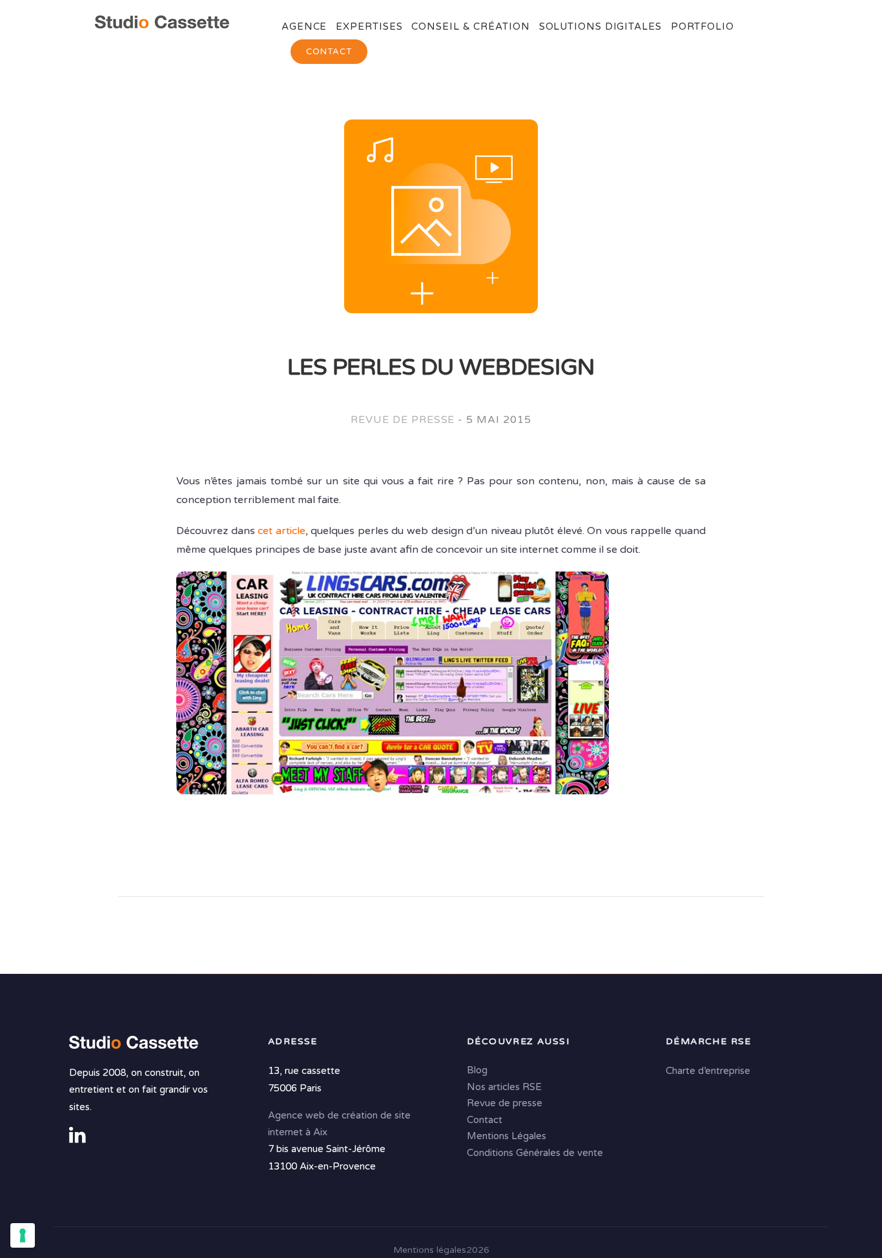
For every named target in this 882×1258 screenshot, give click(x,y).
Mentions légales (429, 1249)
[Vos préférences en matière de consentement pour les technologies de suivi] (22, 1235)
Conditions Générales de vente (535, 1153)
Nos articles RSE (504, 1087)
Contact (329, 51)
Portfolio (702, 26)
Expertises (369, 26)
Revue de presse (403, 419)
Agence (304, 26)
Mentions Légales (506, 1136)
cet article (281, 530)
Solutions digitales (600, 26)
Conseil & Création (470, 26)
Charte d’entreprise (708, 1071)
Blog (477, 1071)
